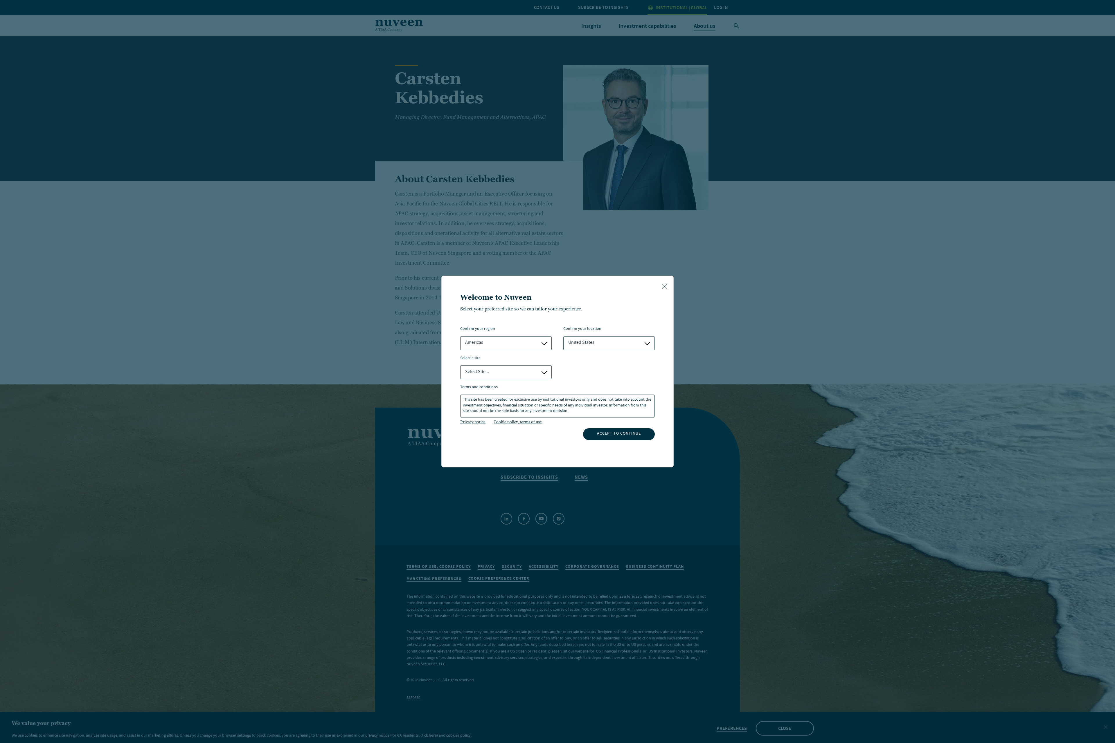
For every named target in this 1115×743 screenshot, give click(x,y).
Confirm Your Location (582, 329)
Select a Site (470, 358)
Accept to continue (619, 434)
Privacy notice (472, 422)
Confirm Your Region (477, 329)
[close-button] (665, 287)
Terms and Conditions (479, 387)
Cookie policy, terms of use (518, 422)
